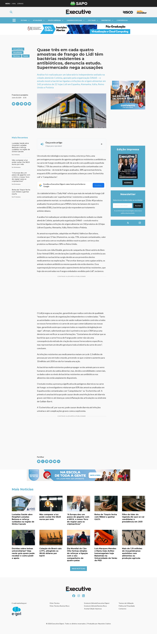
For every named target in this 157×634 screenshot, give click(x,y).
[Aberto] (14, 20)
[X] (17, 104)
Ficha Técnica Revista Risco (59, 606)
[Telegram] (58, 461)
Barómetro (106, 20)
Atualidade (37, 20)
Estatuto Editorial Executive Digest (96, 603)
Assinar (128, 183)
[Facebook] (13, 104)
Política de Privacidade (127, 606)
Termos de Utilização (126, 603)
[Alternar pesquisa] (11, 12)
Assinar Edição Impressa (93, 609)
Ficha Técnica (54, 603)
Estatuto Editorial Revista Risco (95, 606)
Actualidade (18, 49)
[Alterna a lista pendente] (29, 20)
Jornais (20, 3)
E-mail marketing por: (19, 603)
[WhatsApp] (25, 104)
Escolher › (98, 185)
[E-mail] (29, 104)
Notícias (16, 56)
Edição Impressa (54, 20)
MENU (7, 3)
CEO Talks (92, 20)
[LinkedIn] (21, 104)
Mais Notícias (78, 569)
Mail (14, 3)
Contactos (122, 609)
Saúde (25, 56)
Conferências (122, 20)
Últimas (24, 20)
